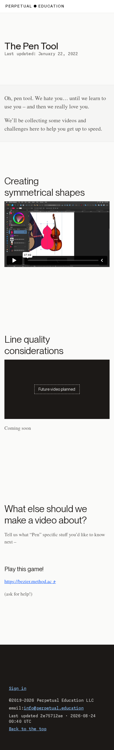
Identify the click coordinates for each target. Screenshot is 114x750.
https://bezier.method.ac (28, 581)
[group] (57, 234)
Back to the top (27, 729)
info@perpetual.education (54, 708)
